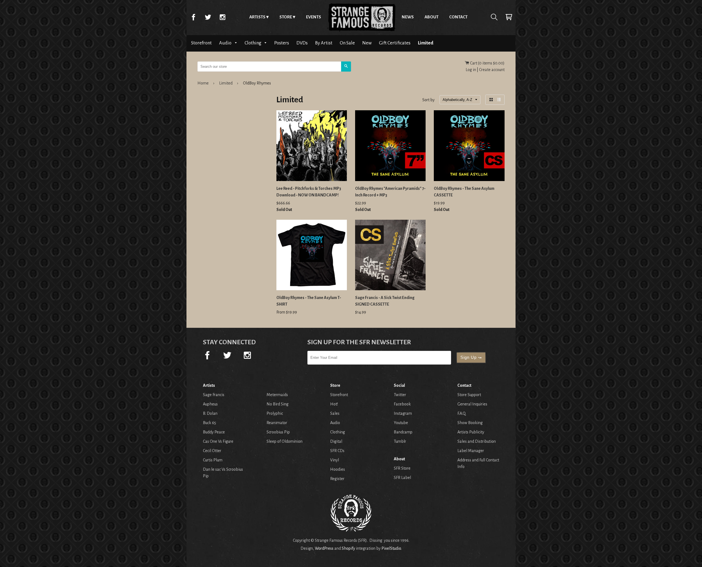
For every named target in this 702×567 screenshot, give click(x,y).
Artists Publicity (470, 432)
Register (337, 478)
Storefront (201, 43)
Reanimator (277, 423)
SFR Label (402, 477)
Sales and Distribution (476, 441)
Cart (509, 17)
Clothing (253, 43)
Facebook (193, 17)
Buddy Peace (214, 432)
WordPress (324, 548)
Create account (492, 69)
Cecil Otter (212, 450)
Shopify (348, 548)
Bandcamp (403, 432)
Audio (225, 43)
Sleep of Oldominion (284, 441)
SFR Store (402, 468)
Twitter (208, 17)
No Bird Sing (277, 404)
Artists (257, 17)
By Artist (323, 43)
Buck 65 (209, 423)
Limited (425, 43)
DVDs (302, 43)
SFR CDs (337, 450)
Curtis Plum (212, 460)
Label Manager (470, 450)
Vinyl (334, 460)
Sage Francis (213, 395)
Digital (336, 441)
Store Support (469, 395)
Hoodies (337, 469)
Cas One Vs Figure (218, 441)
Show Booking (470, 423)
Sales (334, 413)
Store (285, 17)
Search (494, 17)
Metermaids (277, 395)
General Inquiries (472, 404)
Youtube (401, 423)
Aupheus (210, 404)
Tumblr (400, 441)
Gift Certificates (395, 43)
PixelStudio (391, 548)
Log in (471, 69)
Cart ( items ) (487, 63)
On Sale (347, 43)
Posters (281, 43)
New (367, 43)
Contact (458, 17)
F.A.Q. (461, 413)
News (408, 17)
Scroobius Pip (278, 432)
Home (361, 17)
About (431, 17)
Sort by (428, 100)
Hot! (334, 404)
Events (313, 17)
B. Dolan (210, 413)
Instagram (222, 17)
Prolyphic (275, 413)
